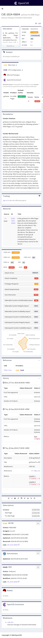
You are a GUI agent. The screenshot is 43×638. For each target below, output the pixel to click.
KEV (21, 262)
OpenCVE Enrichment (13, 80)
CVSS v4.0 (11, 252)
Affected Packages (13, 75)
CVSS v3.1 (11, 257)
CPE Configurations (15, 70)
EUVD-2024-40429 (13, 220)
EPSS (9, 267)
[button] (2, 9)
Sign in (5, 200)
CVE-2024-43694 (10, 14)
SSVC (22, 267)
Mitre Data (11, 65)
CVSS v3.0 (29, 257)
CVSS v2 (8, 262)
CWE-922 (10, 622)
